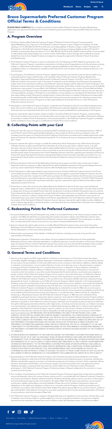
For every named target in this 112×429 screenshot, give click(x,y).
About (52, 418)
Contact (59, 418)
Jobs (66, 418)
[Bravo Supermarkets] (17, 7)
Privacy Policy (21, 418)
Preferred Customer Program (38, 418)
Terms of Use (10, 418)
